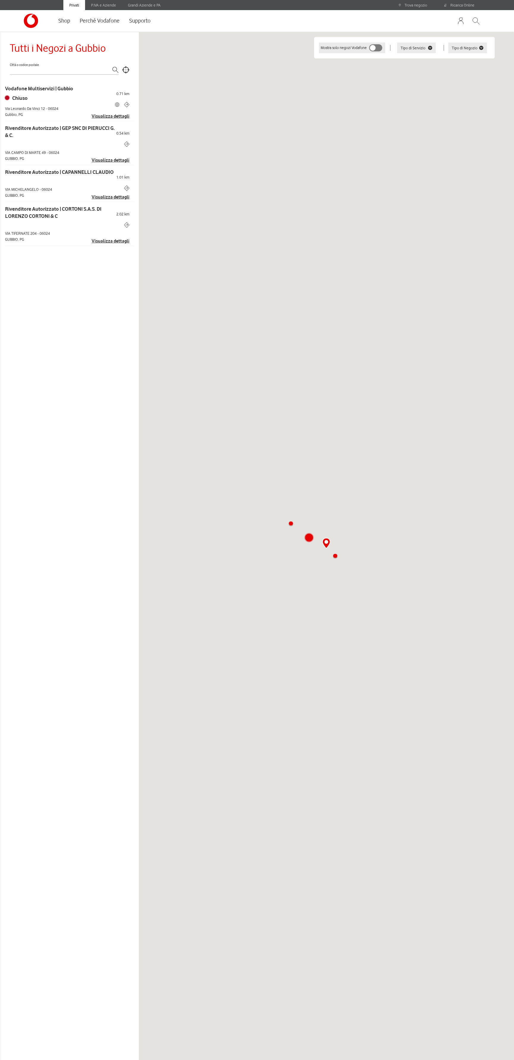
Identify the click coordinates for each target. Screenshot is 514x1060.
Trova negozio (416, 5)
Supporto (140, 20)
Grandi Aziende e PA (144, 5)
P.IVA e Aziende (103, 5)
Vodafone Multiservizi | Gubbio (39, 89)
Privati (74, 5)
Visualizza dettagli (110, 116)
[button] (291, 523)
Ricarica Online (462, 5)
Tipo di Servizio (413, 47)
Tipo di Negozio (464, 47)
